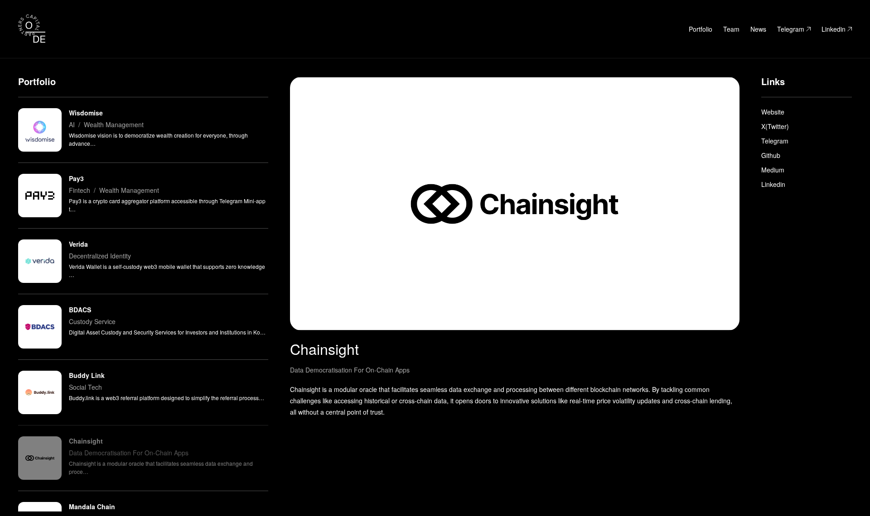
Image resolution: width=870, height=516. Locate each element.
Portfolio (700, 29)
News (758, 29)
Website (772, 111)
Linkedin (834, 29)
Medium (772, 169)
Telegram (790, 29)
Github (770, 155)
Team (731, 29)
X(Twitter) (775, 126)
